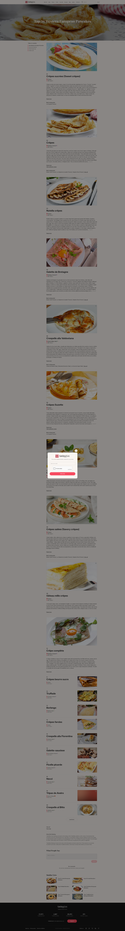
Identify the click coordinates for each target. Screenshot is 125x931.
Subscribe (62, 473)
